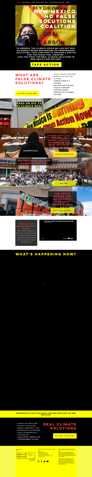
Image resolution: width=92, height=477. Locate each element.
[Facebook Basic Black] (73, 2)
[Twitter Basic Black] (75, 2)
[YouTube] (47, 461)
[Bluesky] (44, 461)
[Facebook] (41, 461)
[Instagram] (38, 461)
